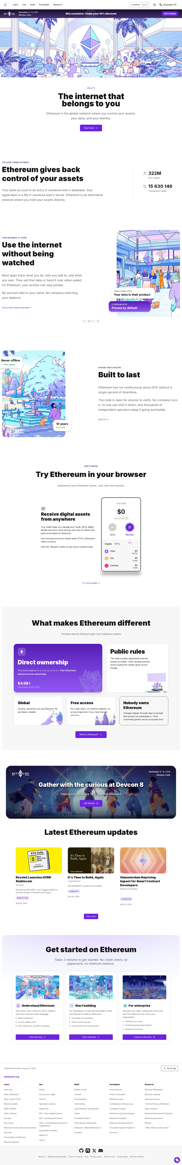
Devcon (114, 1132)
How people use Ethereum (15, 1137)
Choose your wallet (47, 1094)
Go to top (171, 1068)
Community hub (116, 1090)
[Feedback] (177, 1160)
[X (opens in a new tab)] (94, 1150)
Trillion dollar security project (157, 1128)
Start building (79, 1104)
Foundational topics (82, 1118)
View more (91, 916)
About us (42, 1157)
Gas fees (7, 1118)
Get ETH (42, 1099)
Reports (148, 1123)
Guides (42, 1090)
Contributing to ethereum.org (121, 1104)
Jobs (86, 1157)
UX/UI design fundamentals (85, 1123)
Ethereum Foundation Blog (121, 1123)
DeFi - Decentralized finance (51, 1118)
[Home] (5, 4)
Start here (89, 128)
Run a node (8, 1123)
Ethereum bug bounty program (122, 1113)
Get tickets (171, 14)
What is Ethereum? (89, 734)
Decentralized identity (48, 1130)
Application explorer (47, 1104)
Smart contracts (10, 1113)
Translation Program (118, 1109)
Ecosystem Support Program (122, 1128)
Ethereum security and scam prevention (20, 1128)
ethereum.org (11, 1076)
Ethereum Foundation (118, 1118)
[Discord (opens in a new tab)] (100, 1150)
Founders (78, 1132)
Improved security (152, 1099)
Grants (77, 1113)
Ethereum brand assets (57, 1157)
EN (169, 4)
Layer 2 (42, 1140)
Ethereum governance (154, 1118)
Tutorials (77, 1094)
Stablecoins (44, 1109)
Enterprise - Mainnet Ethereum (87, 1128)
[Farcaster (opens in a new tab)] (88, 1150)
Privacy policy (96, 1157)
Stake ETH (43, 1135)
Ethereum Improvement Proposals (158, 1113)
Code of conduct (75, 1157)
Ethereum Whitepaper (154, 1090)
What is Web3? (10, 1109)
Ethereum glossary (11, 1142)
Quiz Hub (8, 1132)
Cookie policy (122, 1157)
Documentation (80, 1099)
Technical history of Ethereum (157, 1104)
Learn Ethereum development (86, 1109)
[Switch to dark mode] (154, 4)
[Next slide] (98, 321)
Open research (151, 1109)
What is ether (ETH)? (12, 1099)
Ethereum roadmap (152, 1094)
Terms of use (109, 1157)
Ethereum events (116, 1099)
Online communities (117, 1094)
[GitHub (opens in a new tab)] (81, 1150)
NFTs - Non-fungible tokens (50, 1113)
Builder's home (80, 1090)
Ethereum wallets (11, 1104)
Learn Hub (8, 1090)
